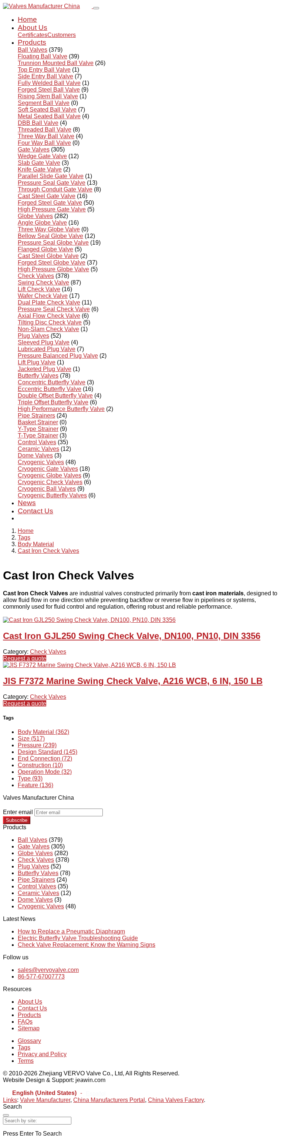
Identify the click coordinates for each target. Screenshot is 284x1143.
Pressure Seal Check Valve (54, 309)
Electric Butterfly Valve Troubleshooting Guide (78, 938)
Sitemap (29, 1028)
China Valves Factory (176, 1100)
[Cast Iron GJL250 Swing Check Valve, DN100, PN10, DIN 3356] (89, 620)
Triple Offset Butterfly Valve (53, 402)
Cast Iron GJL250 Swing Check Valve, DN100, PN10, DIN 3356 (131, 636)
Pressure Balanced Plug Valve (58, 356)
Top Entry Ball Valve (44, 70)
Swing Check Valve (43, 282)
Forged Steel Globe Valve (51, 262)
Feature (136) (35, 785)
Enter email (18, 812)
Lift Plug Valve (36, 362)
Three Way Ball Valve (46, 136)
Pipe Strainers (36, 415)
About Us (32, 27)
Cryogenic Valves (41, 462)
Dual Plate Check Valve (49, 302)
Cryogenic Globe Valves (49, 475)
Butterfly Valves (38, 376)
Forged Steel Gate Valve (50, 203)
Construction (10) (40, 765)
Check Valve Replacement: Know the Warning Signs (86, 945)
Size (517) (31, 738)
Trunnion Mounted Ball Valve (56, 63)
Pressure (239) (37, 745)
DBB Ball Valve (38, 123)
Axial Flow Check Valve (49, 316)
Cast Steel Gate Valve (46, 196)
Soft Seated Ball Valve (47, 109)
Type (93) (30, 778)
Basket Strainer (38, 422)
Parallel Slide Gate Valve (51, 176)
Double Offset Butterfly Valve (55, 395)
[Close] (6, 1115)
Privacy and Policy (42, 1054)
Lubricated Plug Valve (46, 349)
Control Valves (37, 442)
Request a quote (24, 658)
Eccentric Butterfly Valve (49, 389)
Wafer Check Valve (43, 296)
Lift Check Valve (39, 289)
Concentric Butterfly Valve (51, 382)
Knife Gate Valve (40, 169)
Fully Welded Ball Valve (49, 83)
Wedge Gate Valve (42, 156)
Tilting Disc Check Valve (50, 322)
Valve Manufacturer (45, 1100)
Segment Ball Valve (44, 103)
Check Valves (36, 276)
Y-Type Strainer (38, 429)
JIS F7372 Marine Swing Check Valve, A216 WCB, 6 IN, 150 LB (133, 681)
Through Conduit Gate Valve (55, 189)
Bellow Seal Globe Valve (50, 236)
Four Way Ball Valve (44, 143)
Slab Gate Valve (39, 163)
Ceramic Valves (38, 449)
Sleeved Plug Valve (44, 342)
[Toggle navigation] (96, 8)
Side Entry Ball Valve (45, 76)
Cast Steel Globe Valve (48, 256)
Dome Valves (35, 455)
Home (27, 19)
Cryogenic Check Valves (50, 482)
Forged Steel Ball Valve (49, 89)
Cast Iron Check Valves (48, 551)
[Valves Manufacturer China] (48, 6)
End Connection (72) (45, 758)
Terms (26, 1061)
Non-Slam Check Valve (48, 329)
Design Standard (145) (47, 752)
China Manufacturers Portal (109, 1100)
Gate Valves (34, 149)
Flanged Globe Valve (45, 249)
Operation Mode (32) (45, 772)
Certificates (32, 35)
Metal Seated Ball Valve (49, 116)
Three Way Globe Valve (49, 229)
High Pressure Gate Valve (52, 209)
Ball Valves (32, 50)
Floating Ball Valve (42, 56)
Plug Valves (33, 336)
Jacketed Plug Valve (44, 369)
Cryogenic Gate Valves (48, 469)
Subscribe (16, 820)
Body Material (36, 544)
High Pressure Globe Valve (53, 269)
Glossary (29, 1041)
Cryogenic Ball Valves (47, 489)
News (27, 503)
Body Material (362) (43, 732)
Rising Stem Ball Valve (48, 96)
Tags (24, 537)
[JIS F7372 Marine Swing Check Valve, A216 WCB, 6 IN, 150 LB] (89, 665)
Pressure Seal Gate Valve (51, 183)
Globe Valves (35, 216)
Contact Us (35, 511)
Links (10, 1100)
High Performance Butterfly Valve (61, 409)
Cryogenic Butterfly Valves (52, 495)
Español (95, 1093)
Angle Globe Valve (42, 223)
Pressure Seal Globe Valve (53, 242)
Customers (61, 35)
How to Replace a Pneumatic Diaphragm (71, 931)
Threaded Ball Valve (44, 129)
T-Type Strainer (38, 435)
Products (32, 42)
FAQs (25, 1021)
